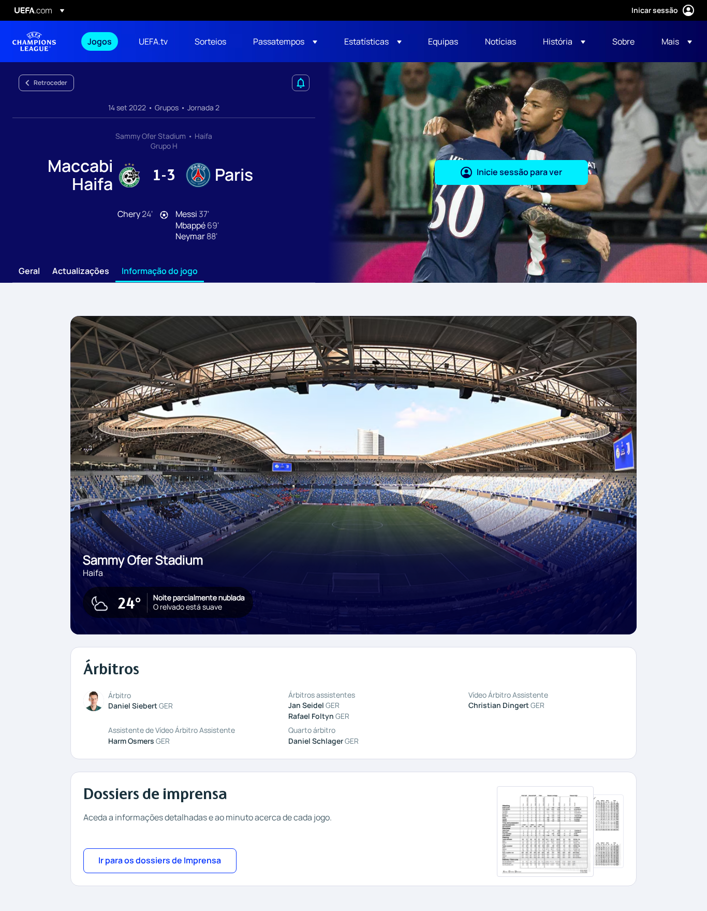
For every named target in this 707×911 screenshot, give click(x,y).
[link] (100, 41)
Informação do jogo (160, 271)
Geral (29, 271)
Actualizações (80, 271)
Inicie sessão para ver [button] (519, 172)
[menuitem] (100, 41)
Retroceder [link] (50, 82)
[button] (285, 41)
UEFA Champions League (34, 41)
